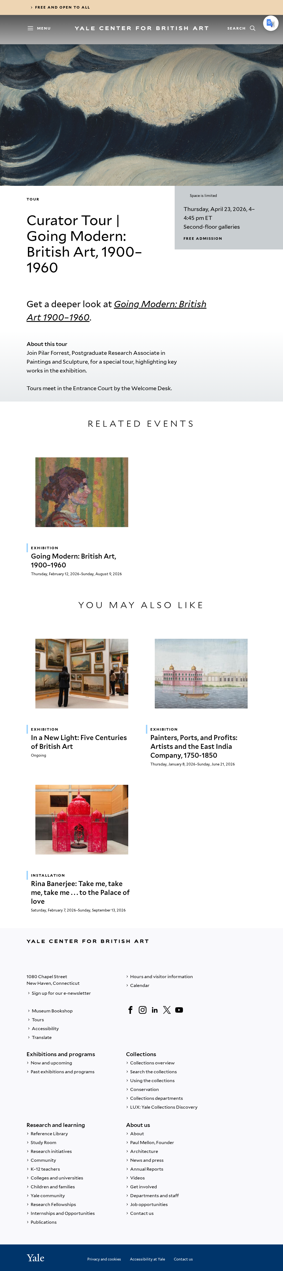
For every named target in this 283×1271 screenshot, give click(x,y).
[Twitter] (167, 1010)
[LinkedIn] (154, 1010)
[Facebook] (130, 1010)
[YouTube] (179, 1010)
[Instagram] (142, 1010)
